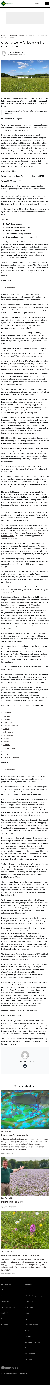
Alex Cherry (39, 199)
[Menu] (47, 3)
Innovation (29, 1301)
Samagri (6, 744)
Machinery (29, 1307)
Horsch (6, 729)
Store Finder (5, 1324)
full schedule (12, 1011)
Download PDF (9, 287)
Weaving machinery (11, 757)
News (27, 1313)
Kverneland (8, 735)
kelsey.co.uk (24, 1373)
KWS (44, 633)
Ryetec (6, 741)
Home (3, 35)
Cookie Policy (6, 1313)
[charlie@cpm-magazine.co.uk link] (25, 1066)
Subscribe (39, 3)
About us (4, 1290)
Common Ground (31, 1324)
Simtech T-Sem (9, 748)
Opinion (28, 1319)
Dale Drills (7, 722)
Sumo (5, 751)
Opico (5, 754)
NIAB (31, 348)
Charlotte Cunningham (15, 52)
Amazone (7, 713)
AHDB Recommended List (23, 307)
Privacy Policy (6, 1319)
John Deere (8, 732)
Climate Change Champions (35, 1296)
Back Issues (29, 1290)
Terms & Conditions (8, 1307)
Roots (27, 1330)
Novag (6, 738)
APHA (36, 412)
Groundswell (18, 125)
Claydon (6, 716)
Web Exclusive (30, 1353)
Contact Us (5, 1301)
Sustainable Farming (16, 35)
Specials (28, 1336)
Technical (28, 1348)
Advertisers (5, 1296)
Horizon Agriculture (11, 725)
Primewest (7, 719)
